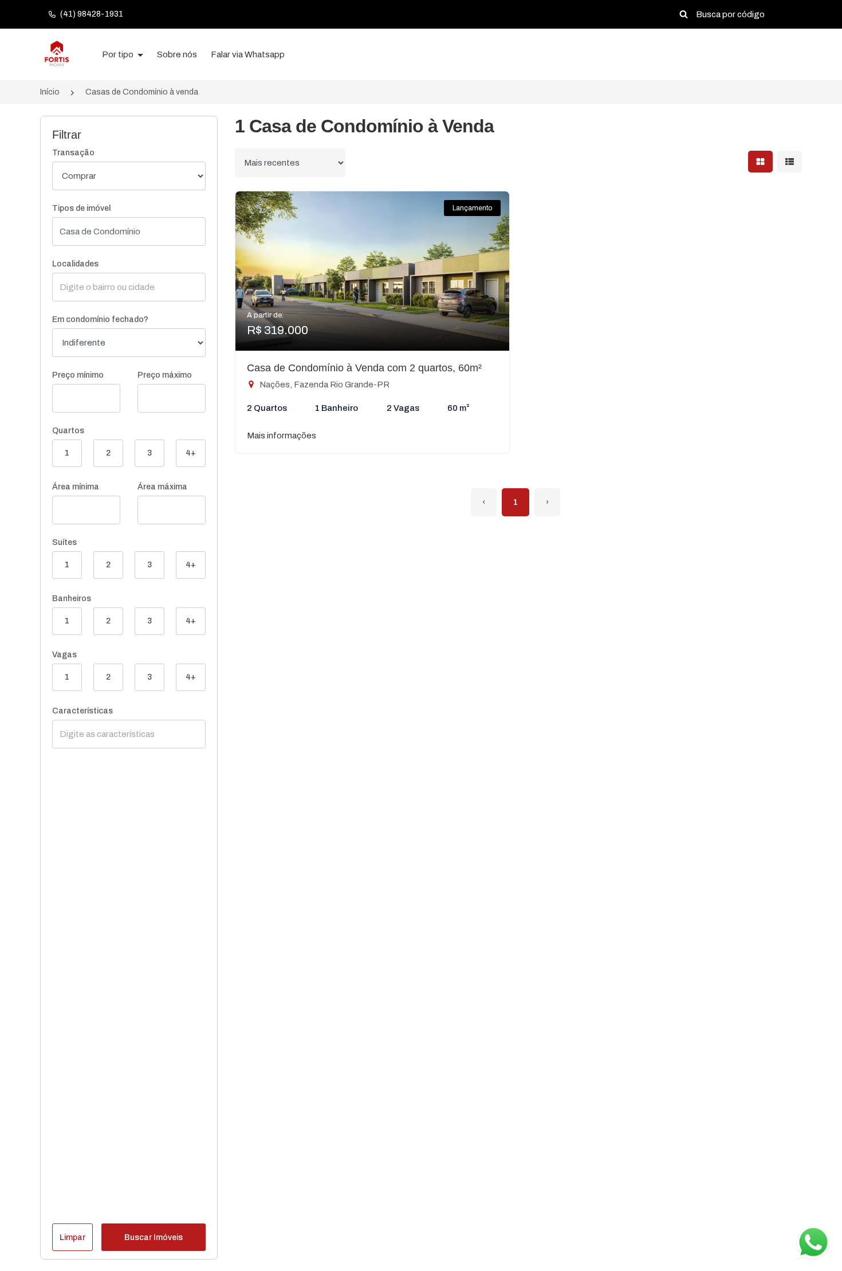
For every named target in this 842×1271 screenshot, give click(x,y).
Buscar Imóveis (153, 1237)
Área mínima (75, 486)
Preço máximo (164, 375)
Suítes (64, 542)
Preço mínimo (78, 375)
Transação (73, 152)
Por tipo (118, 54)
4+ (191, 453)
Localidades (75, 264)
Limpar (72, 1237)
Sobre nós (177, 54)
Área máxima (162, 486)
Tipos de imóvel (81, 208)
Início (50, 92)
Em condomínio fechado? (100, 319)
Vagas (64, 654)
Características (82, 711)
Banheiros (71, 598)
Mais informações (281, 435)
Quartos (68, 430)
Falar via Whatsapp (248, 54)
